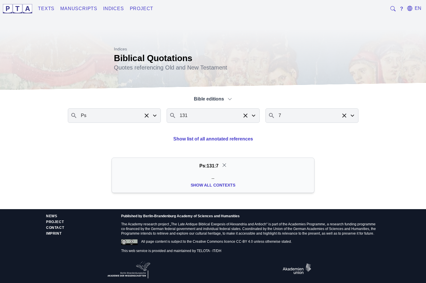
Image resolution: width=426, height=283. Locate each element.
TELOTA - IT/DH (209, 251)
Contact (55, 228)
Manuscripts (78, 8)
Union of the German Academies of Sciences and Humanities (321, 229)
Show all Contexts (213, 185)
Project (142, 8)
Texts (46, 8)
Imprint (53, 233)
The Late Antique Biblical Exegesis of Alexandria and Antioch (218, 224)
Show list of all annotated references (213, 138)
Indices (113, 8)
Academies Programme (306, 224)
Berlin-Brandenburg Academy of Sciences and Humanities (191, 216)
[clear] (224, 165)
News (51, 216)
